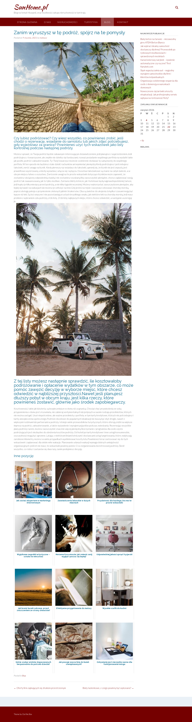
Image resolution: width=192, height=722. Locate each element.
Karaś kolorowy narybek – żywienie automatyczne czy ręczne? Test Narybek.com (157, 63)
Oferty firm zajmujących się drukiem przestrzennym (40, 688)
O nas (47, 22)
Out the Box (27, 714)
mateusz (43, 37)
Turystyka (91, 22)
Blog (107, 22)
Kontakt (122, 22)
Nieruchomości (67, 22)
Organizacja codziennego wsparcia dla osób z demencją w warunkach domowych (159, 84)
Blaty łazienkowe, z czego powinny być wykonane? (108, 688)
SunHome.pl (30, 7)
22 (168, 127)
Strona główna (27, 22)
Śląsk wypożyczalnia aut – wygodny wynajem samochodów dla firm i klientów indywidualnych (157, 73)
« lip (142, 140)
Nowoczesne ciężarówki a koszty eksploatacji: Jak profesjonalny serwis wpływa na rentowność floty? (158, 94)
